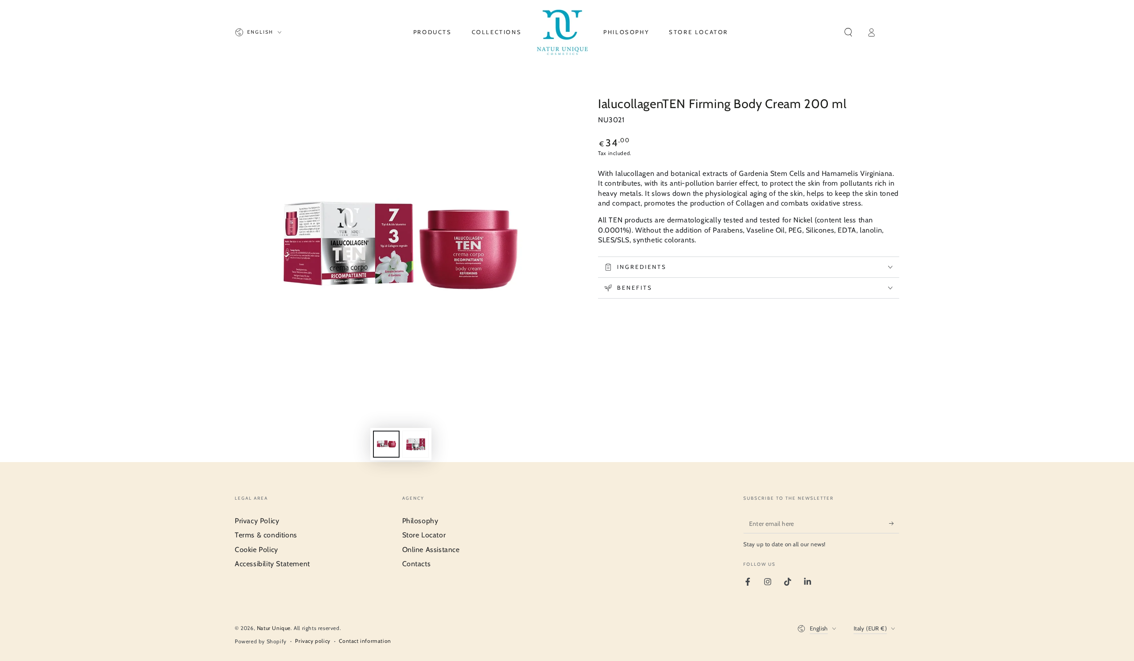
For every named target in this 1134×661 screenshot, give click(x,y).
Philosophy (420, 521)
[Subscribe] (894, 523)
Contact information (365, 641)
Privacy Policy (257, 521)
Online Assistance (431, 549)
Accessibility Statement (272, 564)
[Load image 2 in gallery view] (415, 444)
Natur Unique (274, 628)
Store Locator (424, 535)
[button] (848, 32)
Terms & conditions (266, 535)
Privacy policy (312, 641)
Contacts (416, 564)
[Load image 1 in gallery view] (386, 444)
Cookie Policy (256, 549)
